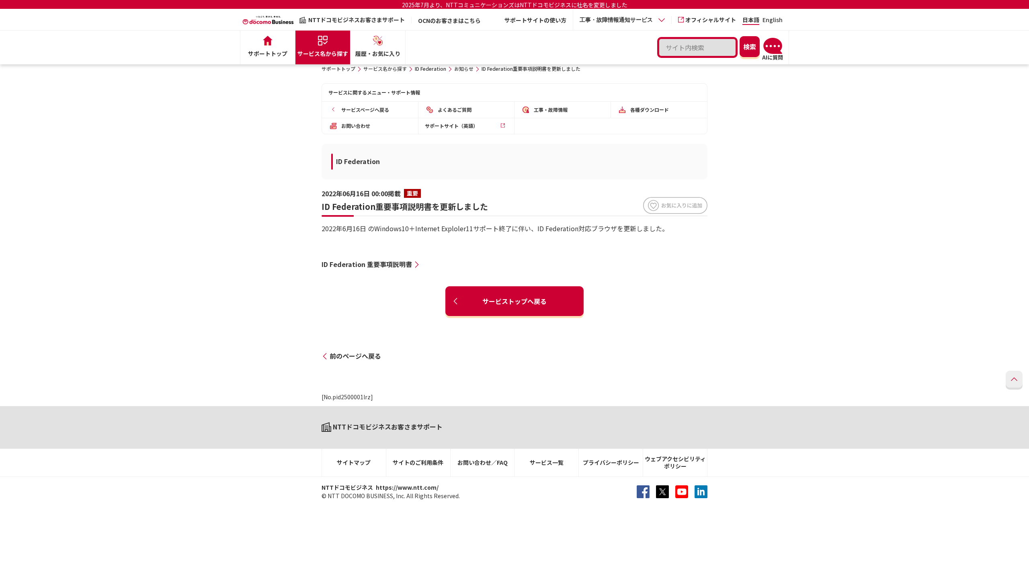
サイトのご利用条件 (418, 462)
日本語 (750, 20)
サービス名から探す (385, 68)
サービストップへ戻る (514, 301)
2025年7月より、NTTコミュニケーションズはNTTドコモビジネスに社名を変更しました (514, 5)
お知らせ (464, 68)
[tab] (622, 20)
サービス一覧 (547, 462)
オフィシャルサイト (710, 20)
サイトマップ (354, 462)
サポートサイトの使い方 (535, 20)
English (773, 20)
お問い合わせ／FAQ (482, 462)
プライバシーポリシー (611, 462)
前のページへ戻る (355, 356)
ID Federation (430, 68)
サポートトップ (338, 68)
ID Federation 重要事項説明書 (367, 264)
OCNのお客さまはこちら (449, 20)
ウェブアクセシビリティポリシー (675, 462)
